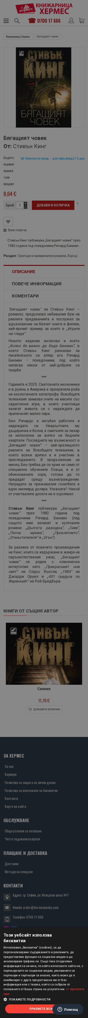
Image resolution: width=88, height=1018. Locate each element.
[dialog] (44, 972)
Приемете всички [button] (44, 1009)
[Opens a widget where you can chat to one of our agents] (67, 1010)
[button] (44, 999)
